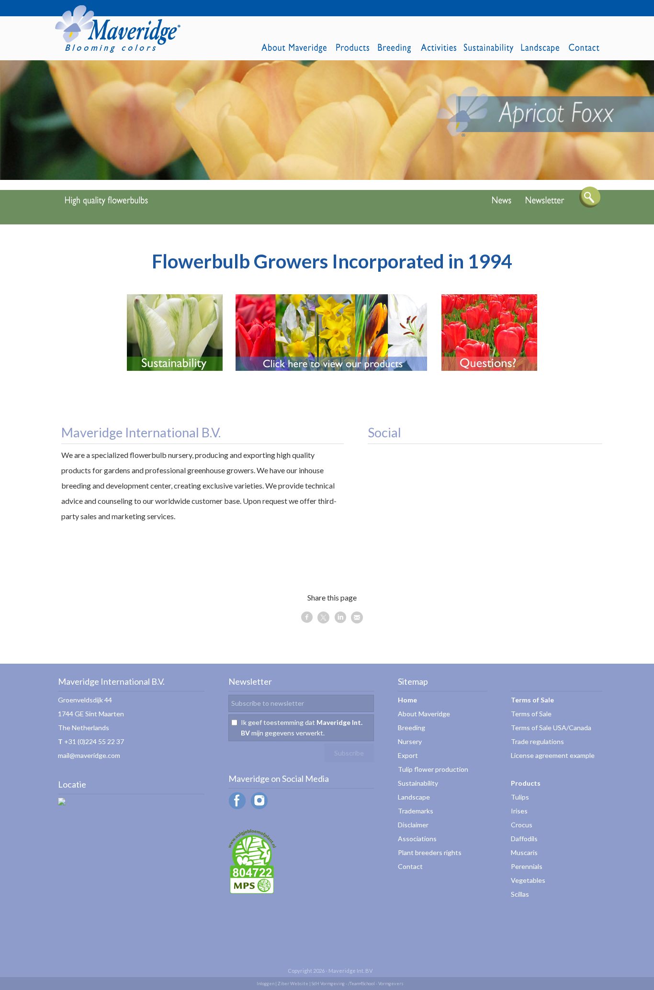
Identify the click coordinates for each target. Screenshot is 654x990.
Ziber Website (293, 983)
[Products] (331, 367)
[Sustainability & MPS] (175, 367)
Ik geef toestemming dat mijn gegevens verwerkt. (301, 727)
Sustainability (418, 783)
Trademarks (415, 811)
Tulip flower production (433, 769)
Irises (519, 811)
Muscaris (524, 852)
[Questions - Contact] (489, 367)
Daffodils (524, 838)
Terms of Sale (531, 714)
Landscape (414, 797)
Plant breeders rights (430, 852)
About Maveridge (424, 714)
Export (408, 755)
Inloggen (265, 983)
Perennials (526, 866)
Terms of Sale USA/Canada (551, 727)
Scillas (520, 894)
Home (407, 700)
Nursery (410, 741)
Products (526, 783)
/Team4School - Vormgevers (376, 983)
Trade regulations (537, 741)
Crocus (521, 825)
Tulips (520, 797)
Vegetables (528, 880)
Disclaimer (413, 825)
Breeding (411, 727)
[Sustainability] (252, 891)
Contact (410, 866)
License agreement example (553, 755)
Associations (417, 838)
